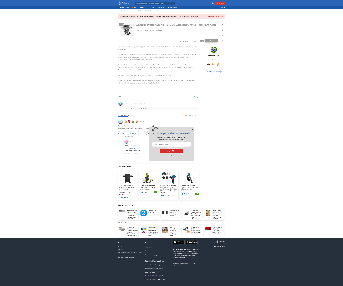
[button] (171, 133)
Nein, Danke (171, 155)
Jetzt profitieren (171, 151)
